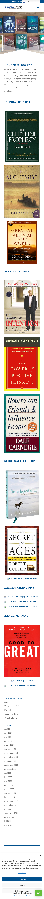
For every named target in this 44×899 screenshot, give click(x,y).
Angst (6, 702)
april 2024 (8, 741)
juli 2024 (7, 729)
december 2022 (11, 801)
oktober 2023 (10, 761)
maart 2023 (9, 789)
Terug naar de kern (12, 714)
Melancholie (9, 710)
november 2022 (11, 805)
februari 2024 (10, 749)
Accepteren (22, 879)
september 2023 (11, 765)
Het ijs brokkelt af (11, 706)
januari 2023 (9, 797)
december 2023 (11, 753)
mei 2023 (8, 781)
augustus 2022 (10, 817)
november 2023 (11, 757)
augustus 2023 (10, 769)
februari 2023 (10, 793)
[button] (41, 856)
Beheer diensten (22, 873)
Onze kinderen (10, 718)
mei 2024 (8, 737)
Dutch (27, 1)
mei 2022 (8, 825)
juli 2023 (7, 773)
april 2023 (8, 785)
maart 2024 (9, 745)
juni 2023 (8, 777)
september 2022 (11, 813)
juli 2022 (7, 821)
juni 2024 (8, 733)
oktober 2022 (10, 809)
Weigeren (22, 885)
